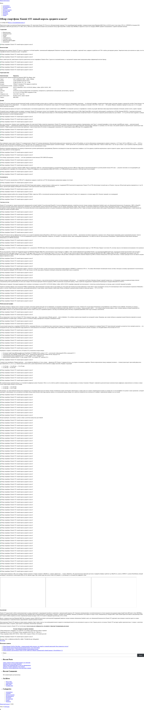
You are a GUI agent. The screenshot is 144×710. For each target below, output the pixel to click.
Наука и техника (7, 9)
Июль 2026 (9, 681)
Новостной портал (5, 0)
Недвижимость (7, 7)
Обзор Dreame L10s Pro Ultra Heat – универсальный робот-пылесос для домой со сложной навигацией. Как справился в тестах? (35, 646)
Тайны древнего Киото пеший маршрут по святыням (16, 662)
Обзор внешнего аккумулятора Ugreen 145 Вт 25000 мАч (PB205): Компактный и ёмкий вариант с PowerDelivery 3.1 (33, 650)
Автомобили (6, 5)
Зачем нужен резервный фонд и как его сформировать (17, 665)
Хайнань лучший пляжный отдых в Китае (14, 666)
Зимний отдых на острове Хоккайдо (12, 664)
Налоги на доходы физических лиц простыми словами (17, 668)
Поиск (4, 653)
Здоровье (5, 8)
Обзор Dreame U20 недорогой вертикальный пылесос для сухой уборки (21, 647)
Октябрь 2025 (9, 685)
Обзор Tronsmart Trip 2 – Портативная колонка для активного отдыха (20, 649)
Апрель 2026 (9, 683)
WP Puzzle (6, 706)
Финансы (5, 12)
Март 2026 (8, 684)
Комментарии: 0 (21, 22)
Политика (5, 14)
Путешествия (6, 11)
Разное (4, 15)
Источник (2, 640)
